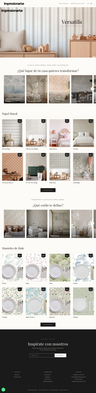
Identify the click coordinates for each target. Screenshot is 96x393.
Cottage (4, 317)
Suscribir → (60, 355)
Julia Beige (76, 182)
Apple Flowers (30, 317)
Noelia (4, 283)
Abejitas (75, 317)
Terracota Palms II (7, 182)
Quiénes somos (47, 374)
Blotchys (52, 317)
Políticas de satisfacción (48, 381)
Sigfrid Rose (53, 149)
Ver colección (48, 190)
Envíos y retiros (47, 379)
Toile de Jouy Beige (32, 149)
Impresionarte (33, 389)
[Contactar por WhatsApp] (3, 390)
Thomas (75, 149)
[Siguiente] (92, 88)
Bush (51, 283)
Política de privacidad (53, 389)
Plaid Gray (52, 182)
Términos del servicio (63, 389)
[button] (64, 3)
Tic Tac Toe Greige (31, 182)
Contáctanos (47, 377)
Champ (75, 283)
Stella (27, 283)
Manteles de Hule (13, 248)
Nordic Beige (6, 149)
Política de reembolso (43, 389)
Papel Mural (9, 113)
